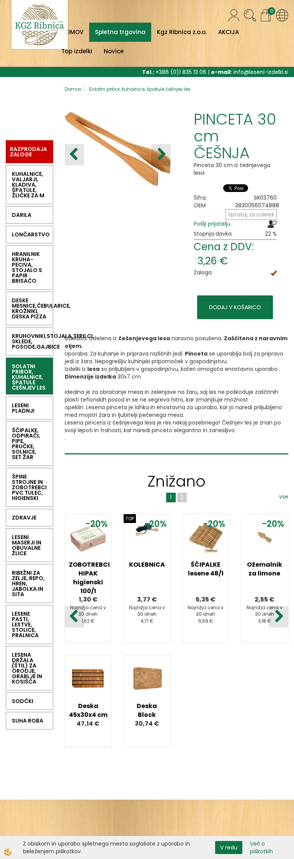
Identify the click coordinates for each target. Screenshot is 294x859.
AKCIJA (228, 32)
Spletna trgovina (120, 32)
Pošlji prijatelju (212, 224)
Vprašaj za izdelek (251, 214)
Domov (73, 89)
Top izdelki (76, 51)
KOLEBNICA (147, 564)
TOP (130, 518)
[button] (161, 155)
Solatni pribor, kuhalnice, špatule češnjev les (140, 89)
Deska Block (147, 710)
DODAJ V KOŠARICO (235, 307)
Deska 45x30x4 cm (88, 710)
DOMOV (72, 32)
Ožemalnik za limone (264, 569)
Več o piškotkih (261, 847)
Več (88, 560)
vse (283, 496)
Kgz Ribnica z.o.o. (182, 32)
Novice (114, 51)
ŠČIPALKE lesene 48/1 (206, 569)
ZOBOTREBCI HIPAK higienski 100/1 (88, 577)
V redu (228, 847)
